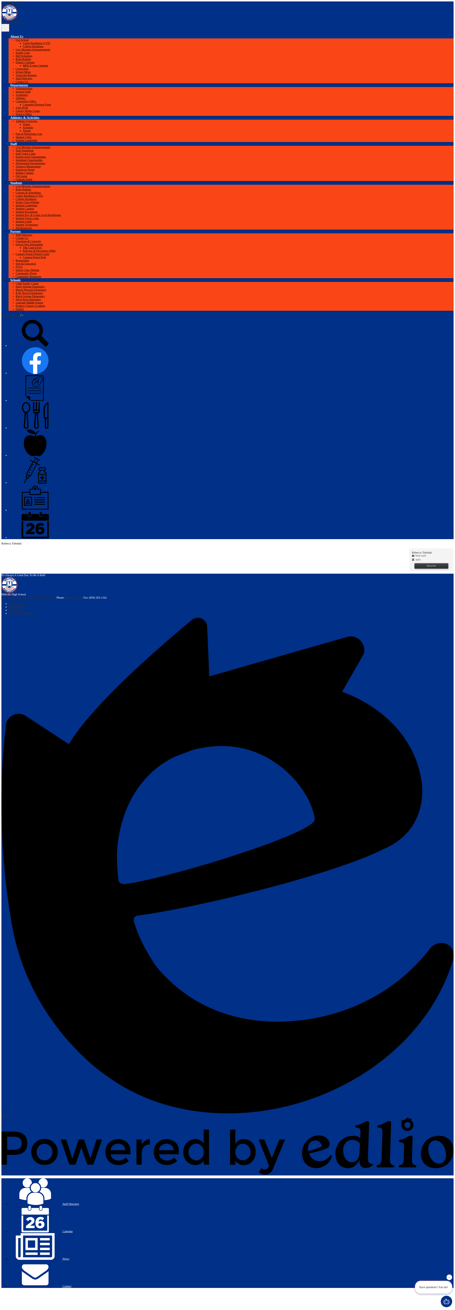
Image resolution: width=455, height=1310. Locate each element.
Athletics (21, 98)
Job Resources (24, 227)
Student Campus (25, 208)
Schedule (28, 127)
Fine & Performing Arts (29, 133)
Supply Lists (23, 52)
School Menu (23, 72)
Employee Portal (25, 169)
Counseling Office (26, 101)
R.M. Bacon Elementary (29, 293)
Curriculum (22, 68)
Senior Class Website (27, 202)
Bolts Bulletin (23, 59)
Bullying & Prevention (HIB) (39, 250)
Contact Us (22, 81)
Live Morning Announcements (33, 49)
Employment (16, 610)
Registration (22, 260)
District (20, 309)
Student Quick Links (27, 218)
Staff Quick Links (26, 153)
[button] (17, 36)
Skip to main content (13, 2)
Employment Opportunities (31, 156)
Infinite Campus (25, 172)
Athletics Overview (27, 121)
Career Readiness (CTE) (36, 43)
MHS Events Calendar (35, 65)
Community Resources (28, 276)
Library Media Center (28, 110)
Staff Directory (24, 78)
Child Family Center (27, 283)
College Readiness (33, 46)
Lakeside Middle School (29, 302)
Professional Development (30, 163)
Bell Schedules (24, 55)
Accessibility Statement (22, 613)
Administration (24, 88)
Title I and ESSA (32, 247)
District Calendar (25, 62)
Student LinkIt (24, 221)
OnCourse (21, 176)
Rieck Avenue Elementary (30, 296)
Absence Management (28, 166)
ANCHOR (22, 107)
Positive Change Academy (30, 305)
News (65, 1258)
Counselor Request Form (37, 104)
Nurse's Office (24, 114)
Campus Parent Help (34, 257)
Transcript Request (26, 75)
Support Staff (23, 91)
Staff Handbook (25, 150)
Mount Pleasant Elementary (31, 289)
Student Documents (27, 211)
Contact (66, 1286)
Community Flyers (26, 273)
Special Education (26, 263)
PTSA (19, 266)
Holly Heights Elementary (30, 286)
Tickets (27, 130)
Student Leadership (26, 140)
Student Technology (27, 224)
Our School (22, 39)
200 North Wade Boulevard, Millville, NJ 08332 (28, 597)
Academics (22, 94)
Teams (26, 124)
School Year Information (29, 244)
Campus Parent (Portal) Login (32, 254)
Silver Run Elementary (28, 299)
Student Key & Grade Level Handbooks (38, 215)
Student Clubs (23, 137)
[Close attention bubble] (449, 1277)
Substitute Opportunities (29, 160)
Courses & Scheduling (28, 192)
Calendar (67, 1231)
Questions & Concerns (28, 241)
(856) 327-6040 (74, 597)
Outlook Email (24, 179)
